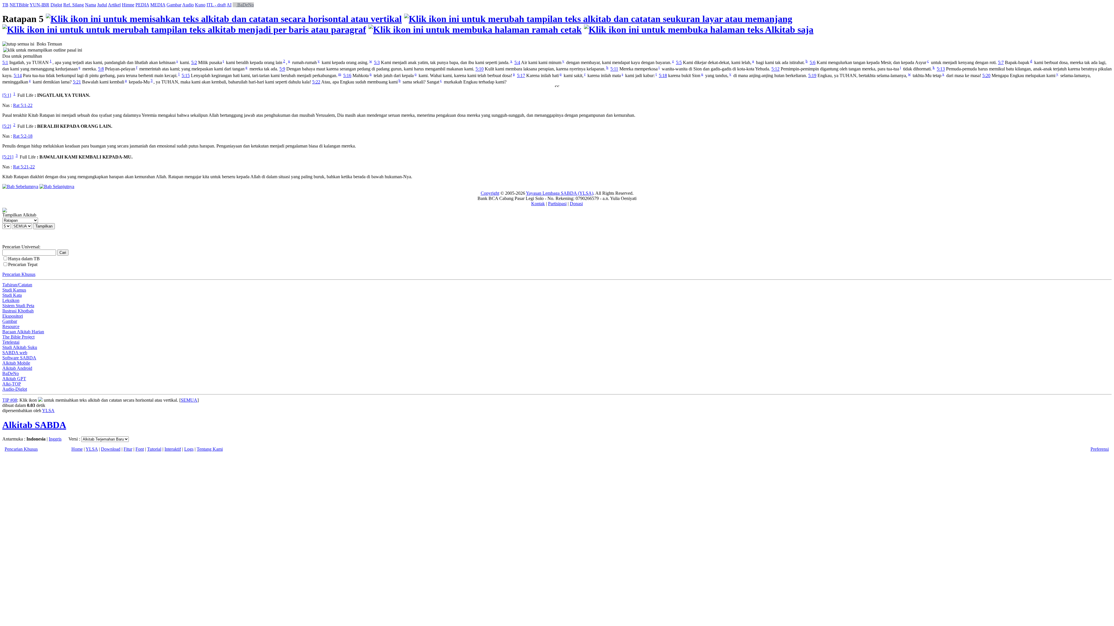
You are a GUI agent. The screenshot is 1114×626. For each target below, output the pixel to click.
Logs (188, 449)
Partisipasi (557, 203)
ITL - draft (216, 4)
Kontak (538, 203)
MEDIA (157, 4)
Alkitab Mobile (16, 363)
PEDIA (142, 4)
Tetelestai (10, 342)
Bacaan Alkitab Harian (23, 331)
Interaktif (172, 449)
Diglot (56, 4)
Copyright (490, 193)
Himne (128, 4)
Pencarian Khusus (18, 274)
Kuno (200, 4)
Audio (188, 4)
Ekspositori (12, 316)
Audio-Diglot (14, 389)
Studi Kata (12, 295)
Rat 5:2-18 (22, 136)
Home (77, 449)
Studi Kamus (14, 289)
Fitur (128, 449)
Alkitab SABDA (34, 425)
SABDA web (14, 352)
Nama (90, 4)
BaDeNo (245, 4)
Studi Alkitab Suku (19, 347)
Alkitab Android (17, 368)
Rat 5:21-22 (24, 166)
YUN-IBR (39, 4)
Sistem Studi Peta (18, 305)
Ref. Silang (73, 4)
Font (139, 449)
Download (110, 449)
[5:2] (6, 126)
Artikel (114, 4)
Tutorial (154, 449)
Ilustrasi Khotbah (18, 310)
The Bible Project (18, 336)
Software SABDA (19, 357)
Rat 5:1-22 (22, 105)
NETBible (19, 4)
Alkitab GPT (14, 378)
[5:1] (6, 95)
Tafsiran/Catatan (17, 284)
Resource (10, 326)
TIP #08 (9, 400)
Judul (102, 4)
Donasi (576, 203)
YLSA (48, 410)
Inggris (55, 438)
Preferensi (1100, 449)
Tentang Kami (210, 449)
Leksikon (10, 300)
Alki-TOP (11, 383)
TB (5, 4)
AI (229, 4)
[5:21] (7, 156)
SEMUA (189, 400)
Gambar (174, 4)
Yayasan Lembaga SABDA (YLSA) (559, 193)
